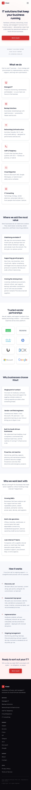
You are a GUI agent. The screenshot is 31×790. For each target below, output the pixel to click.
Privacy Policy (6, 768)
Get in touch (15, 38)
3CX (3, 742)
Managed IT (5, 701)
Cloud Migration (7, 714)
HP (3, 735)
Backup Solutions (7, 704)
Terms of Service (7, 772)
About (4, 757)
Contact (4, 760)
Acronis (4, 729)
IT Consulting (6, 717)
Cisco (3, 732)
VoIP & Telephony (7, 711)
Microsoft (5, 745)
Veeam (4, 726)
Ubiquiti (4, 738)
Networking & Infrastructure (10, 707)
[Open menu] (27, 3)
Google (4, 748)
